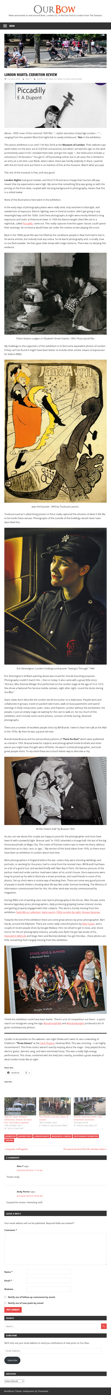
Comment (10, 1230)
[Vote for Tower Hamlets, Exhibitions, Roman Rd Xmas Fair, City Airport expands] (20, 1106)
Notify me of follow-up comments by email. (32, 1297)
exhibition (10, 1136)
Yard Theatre (47, 1043)
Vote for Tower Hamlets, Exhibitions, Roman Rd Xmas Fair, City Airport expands (18, 1119)
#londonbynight (75, 1023)
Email (8, 1280)
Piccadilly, (28, 223)
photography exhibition (86, 1136)
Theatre (9, 1140)
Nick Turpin (88, 923)
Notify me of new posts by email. (26, 1303)
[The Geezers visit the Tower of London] (55, 1106)
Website (8, 1289)
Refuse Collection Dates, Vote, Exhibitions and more (88, 1118)
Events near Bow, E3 (46, 79)
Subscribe (12, 1360)
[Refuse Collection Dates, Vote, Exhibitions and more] (90, 1106)
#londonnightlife (52, 1023)
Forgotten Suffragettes (17, 1149)
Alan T (28, 79)
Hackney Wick (25, 1136)
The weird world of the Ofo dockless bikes (84, 1149)
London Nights (41, 1136)
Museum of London (61, 1136)
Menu (12, 25)
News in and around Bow (69, 79)
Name (8, 1271)
